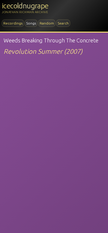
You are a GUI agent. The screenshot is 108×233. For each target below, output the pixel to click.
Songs (31, 23)
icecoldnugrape (25, 6)
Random (47, 23)
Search (63, 23)
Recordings (12, 23)
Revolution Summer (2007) (43, 51)
